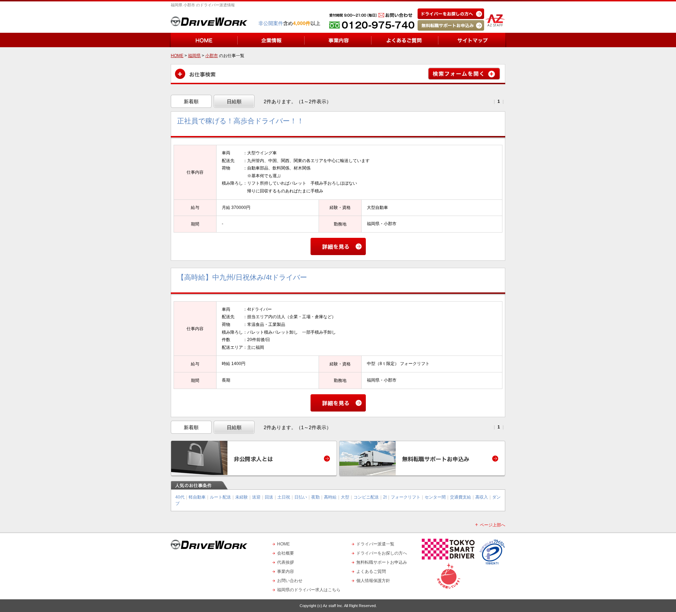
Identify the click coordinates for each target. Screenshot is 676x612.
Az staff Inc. (333, 606)
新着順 (191, 101)
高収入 (481, 497)
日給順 (234, 101)
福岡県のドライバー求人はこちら (308, 589)
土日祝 (283, 497)
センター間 (435, 497)
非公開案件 (270, 23)
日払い (300, 497)
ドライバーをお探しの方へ (381, 553)
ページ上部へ (492, 525)
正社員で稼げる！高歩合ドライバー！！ (240, 121)
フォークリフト (405, 497)
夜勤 (315, 497)
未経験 (241, 497)
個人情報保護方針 (373, 580)
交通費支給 (460, 497)
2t (385, 497)
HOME (283, 544)
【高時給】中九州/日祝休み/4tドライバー (242, 277)
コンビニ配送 (366, 497)
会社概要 (285, 553)
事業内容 (285, 571)
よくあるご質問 (371, 571)
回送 (269, 497)
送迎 (256, 497)
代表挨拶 (285, 562)
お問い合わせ (289, 580)
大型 (345, 497)
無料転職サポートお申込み (381, 562)
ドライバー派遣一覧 (375, 544)
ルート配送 (220, 497)
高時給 (330, 497)
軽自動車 (197, 497)
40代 (179, 497)
